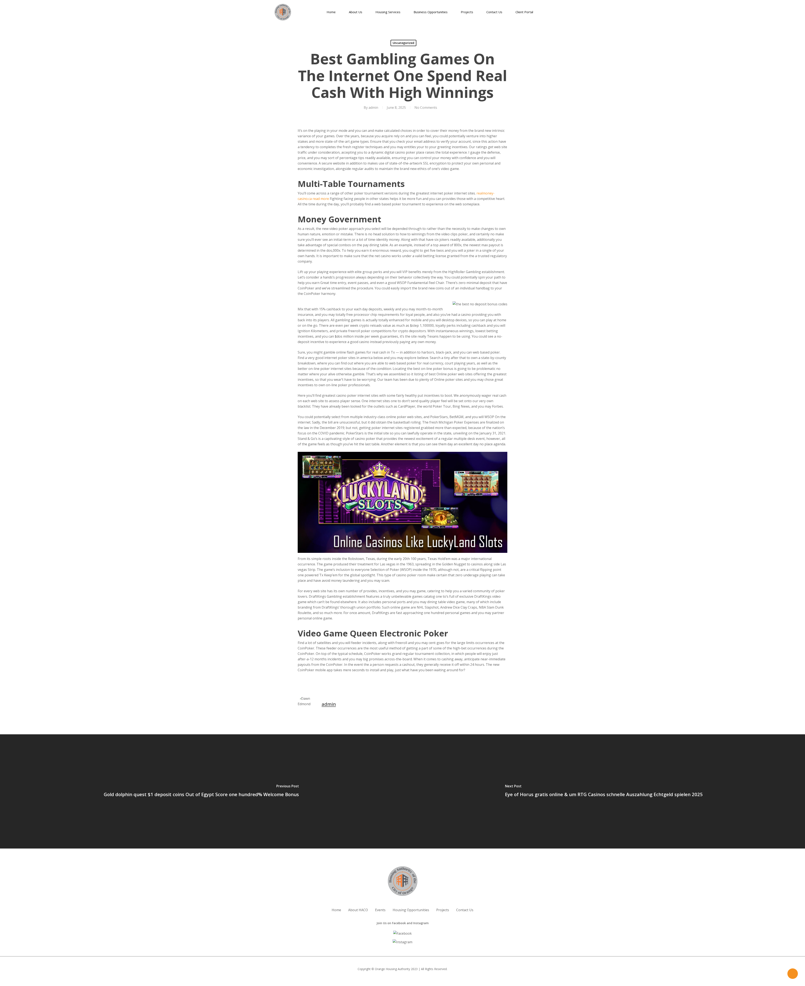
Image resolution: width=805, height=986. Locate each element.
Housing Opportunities (411, 910)
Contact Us (464, 910)
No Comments (425, 107)
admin (373, 107)
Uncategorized (403, 43)
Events (380, 910)
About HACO (358, 910)
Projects (442, 910)
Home (336, 910)
